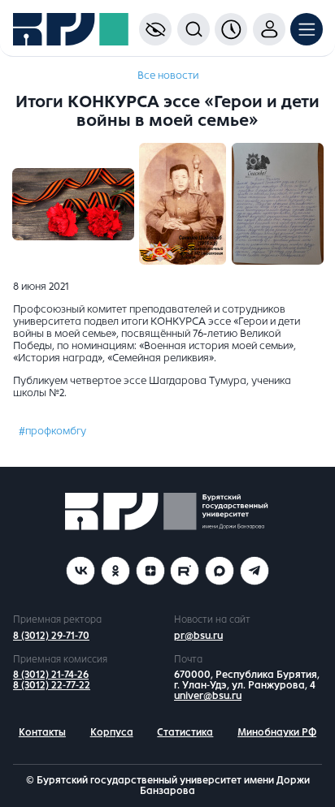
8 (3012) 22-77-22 (51, 685)
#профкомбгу (52, 431)
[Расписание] (231, 29)
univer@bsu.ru (207, 696)
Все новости (167, 75)
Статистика (185, 732)
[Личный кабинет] (269, 29)
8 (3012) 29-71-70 (51, 636)
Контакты (42, 732)
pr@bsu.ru (198, 636)
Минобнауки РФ (276, 732)
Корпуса (111, 732)
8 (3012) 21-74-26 (51, 675)
